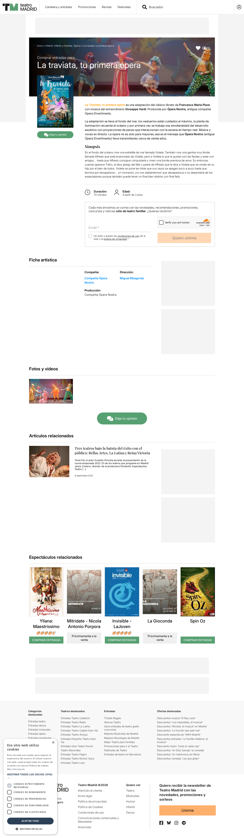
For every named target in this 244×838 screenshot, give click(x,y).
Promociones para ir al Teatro (121, 746)
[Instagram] (176, 823)
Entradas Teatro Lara (73, 762)
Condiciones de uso (91, 812)
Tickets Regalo (112, 718)
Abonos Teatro (112, 722)
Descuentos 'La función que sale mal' (178, 730)
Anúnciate (84, 827)
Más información (16, 769)
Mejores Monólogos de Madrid (121, 737)
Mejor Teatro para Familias (119, 742)
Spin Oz (197, 621)
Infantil (49, 45)
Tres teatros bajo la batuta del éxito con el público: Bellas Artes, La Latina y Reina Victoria (112, 450)
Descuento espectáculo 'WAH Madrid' (179, 734)
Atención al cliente (90, 790)
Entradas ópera (37, 733)
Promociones (87, 7)
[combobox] (189, 7)
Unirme (187, 810)
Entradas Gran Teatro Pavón (77, 746)
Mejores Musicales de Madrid (121, 733)
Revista (106, 7)
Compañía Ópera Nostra (100, 294)
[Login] (239, 7)
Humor (130, 801)
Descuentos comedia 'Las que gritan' (178, 758)
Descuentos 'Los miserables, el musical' (180, 722)
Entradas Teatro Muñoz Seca (77, 758)
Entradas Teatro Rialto (73, 722)
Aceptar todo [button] (30, 820)
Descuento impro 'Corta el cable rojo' (178, 746)
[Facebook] (161, 823)
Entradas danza (37, 725)
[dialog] (30, 786)
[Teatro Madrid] (20, 7)
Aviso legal (85, 796)
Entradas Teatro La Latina (75, 726)
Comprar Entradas (46, 640)
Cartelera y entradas (58, 7)
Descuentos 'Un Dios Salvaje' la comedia (180, 750)
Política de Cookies (90, 807)
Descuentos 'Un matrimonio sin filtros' (178, 754)
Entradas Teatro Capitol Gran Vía (79, 730)
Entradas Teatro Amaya (74, 734)
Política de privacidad (92, 801)
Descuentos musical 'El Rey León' (176, 718)
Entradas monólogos (39, 737)
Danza (130, 812)
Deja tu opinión (58, 134)
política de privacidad (115, 238)
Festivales (124, 7)
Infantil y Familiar (63, 45)
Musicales (132, 796)
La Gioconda (160, 621)
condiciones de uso (128, 235)
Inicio (40, 45)
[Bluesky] (169, 822)
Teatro (130, 790)
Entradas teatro (37, 721)
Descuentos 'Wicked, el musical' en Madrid (181, 726)
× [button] (53, 742)
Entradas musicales (39, 729)
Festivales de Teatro (115, 750)
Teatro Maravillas (71, 750)
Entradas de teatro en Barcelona (122, 754)
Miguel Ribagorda (132, 278)
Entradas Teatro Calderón (75, 718)
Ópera (77, 45)
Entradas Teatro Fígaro (74, 754)
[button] (30, 776)
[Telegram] (184, 823)
